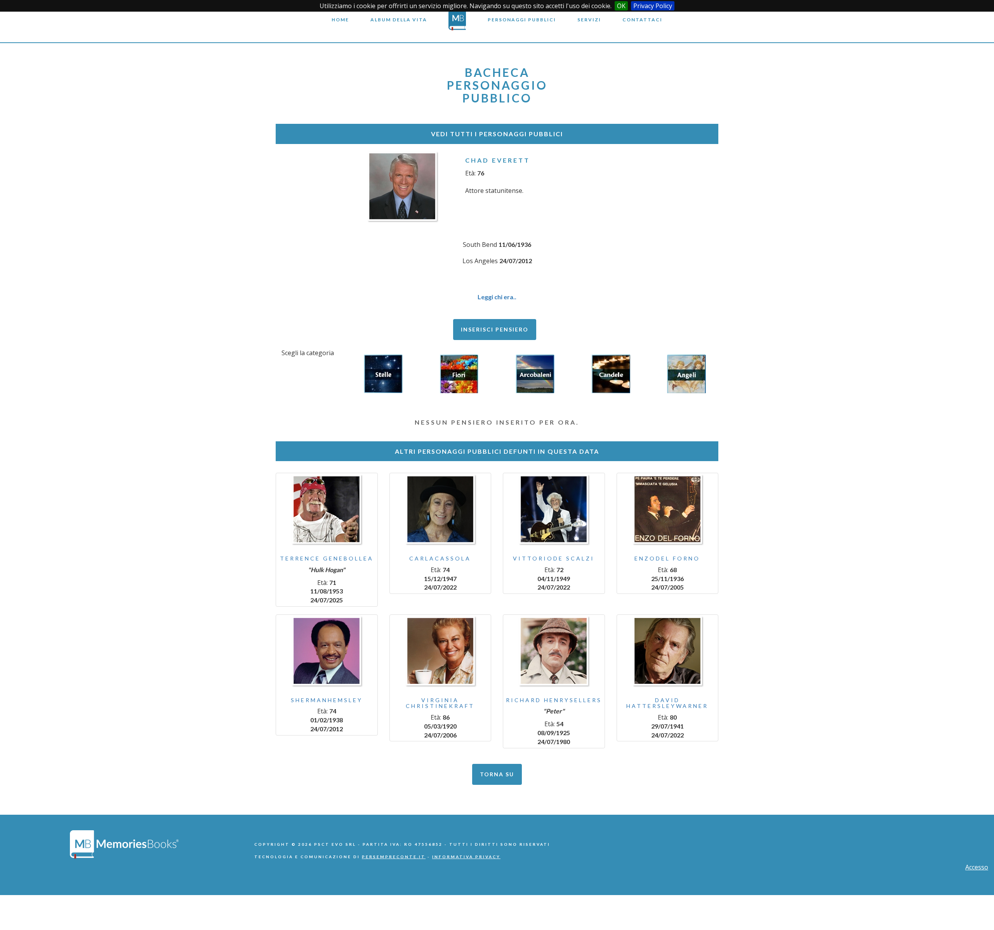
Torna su (497, 774)
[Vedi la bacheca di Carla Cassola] (440, 509)
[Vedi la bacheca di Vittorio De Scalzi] (554, 509)
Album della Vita (398, 20)
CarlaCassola (440, 558)
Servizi (589, 20)
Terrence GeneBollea (327, 558)
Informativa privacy (466, 856)
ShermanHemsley (327, 700)
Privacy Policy (652, 6)
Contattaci (642, 20)
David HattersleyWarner (667, 703)
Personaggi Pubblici (522, 20)
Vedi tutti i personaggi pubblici (497, 133)
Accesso (976, 867)
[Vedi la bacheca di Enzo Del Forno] (668, 509)
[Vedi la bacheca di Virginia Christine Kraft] (440, 650)
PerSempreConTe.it (394, 856)
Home (340, 20)
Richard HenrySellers (554, 700)
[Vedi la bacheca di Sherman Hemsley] (327, 650)
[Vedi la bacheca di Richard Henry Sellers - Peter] (554, 650)
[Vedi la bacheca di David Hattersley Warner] (668, 650)
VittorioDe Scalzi (553, 558)
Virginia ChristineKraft (440, 703)
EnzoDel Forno (667, 558)
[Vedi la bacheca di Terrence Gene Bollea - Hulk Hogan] (327, 509)
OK (621, 6)
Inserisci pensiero (494, 329)
